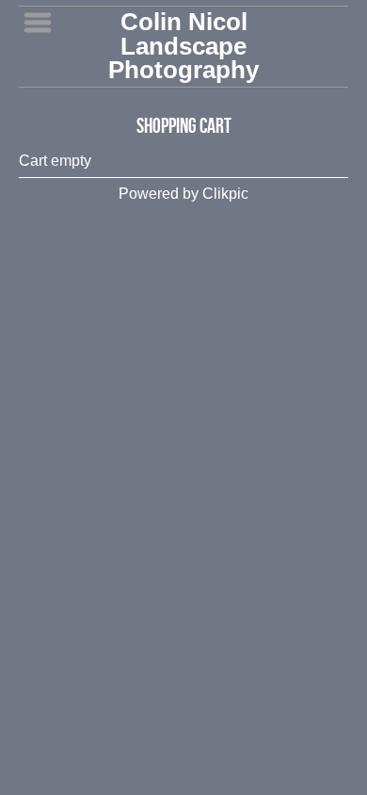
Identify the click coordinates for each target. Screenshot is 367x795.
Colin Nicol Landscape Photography (183, 45)
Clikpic (225, 194)
